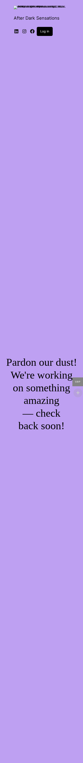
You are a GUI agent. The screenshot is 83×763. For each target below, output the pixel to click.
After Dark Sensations (36, 18)
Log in (44, 31)
